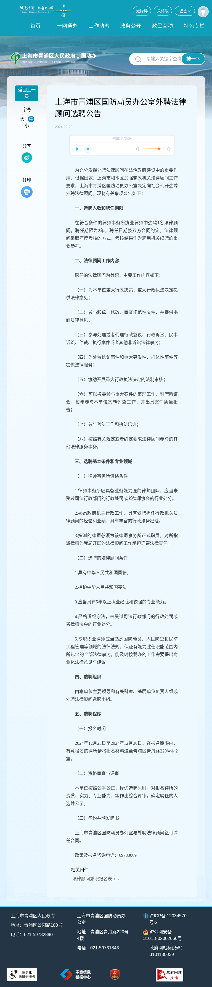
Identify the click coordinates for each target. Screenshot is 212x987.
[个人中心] (203, 11)
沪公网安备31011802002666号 (162, 935)
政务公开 (130, 26)
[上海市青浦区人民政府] (47, 10)
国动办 (88, 56)
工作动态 (99, 26)
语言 (183, 11)
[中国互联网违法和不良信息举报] (75, 974)
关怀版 (163, 11)
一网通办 (67, 26)
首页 (35, 26)
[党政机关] (115, 975)
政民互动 (162, 26)
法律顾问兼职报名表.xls (95, 878)
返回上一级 (27, 93)
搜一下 (193, 59)
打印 (26, 180)
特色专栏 (194, 26)
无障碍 (142, 11)
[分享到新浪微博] (27, 157)
